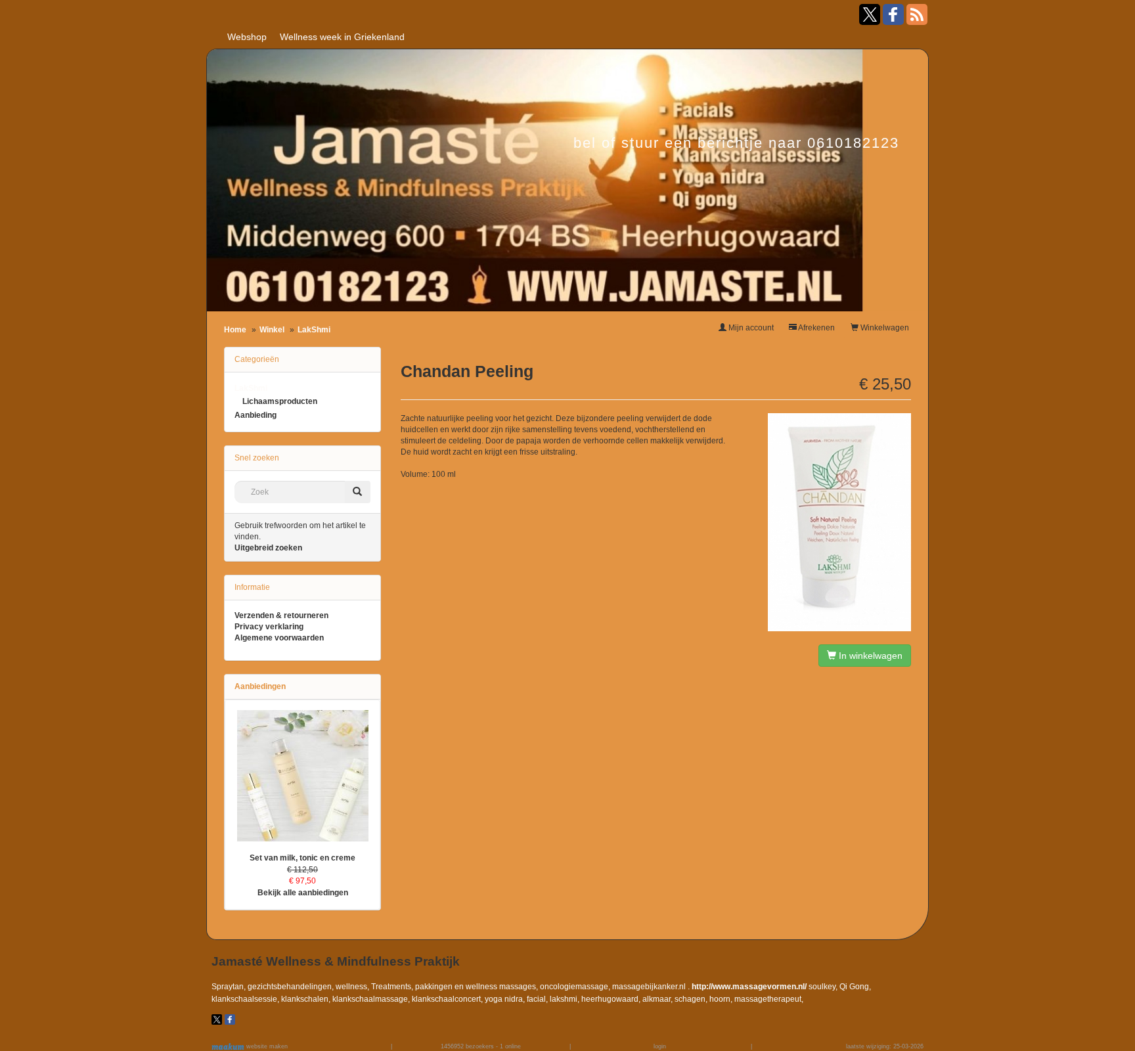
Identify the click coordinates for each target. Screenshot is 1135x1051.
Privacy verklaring (268, 626)
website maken (266, 1046)
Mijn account (750, 327)
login (660, 1046)
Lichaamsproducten (279, 401)
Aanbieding (255, 415)
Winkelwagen (883, 327)
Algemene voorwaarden (279, 637)
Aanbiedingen (260, 686)
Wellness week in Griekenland (342, 37)
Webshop (247, 37)
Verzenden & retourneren (281, 615)
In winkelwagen (869, 655)
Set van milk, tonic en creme (302, 857)
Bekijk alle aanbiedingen (302, 892)
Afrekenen (816, 327)
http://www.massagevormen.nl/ (749, 986)
